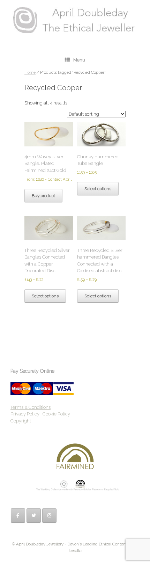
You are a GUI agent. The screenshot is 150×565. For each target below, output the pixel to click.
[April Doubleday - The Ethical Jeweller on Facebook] (18, 515)
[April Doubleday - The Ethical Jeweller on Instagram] (49, 515)
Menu (79, 60)
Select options (97, 188)
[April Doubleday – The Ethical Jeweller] (75, 20)
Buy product (43, 195)
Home (30, 72)
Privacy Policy (24, 413)
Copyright (20, 420)
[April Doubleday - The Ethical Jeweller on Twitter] (34, 515)
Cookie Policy (56, 413)
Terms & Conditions (30, 407)
